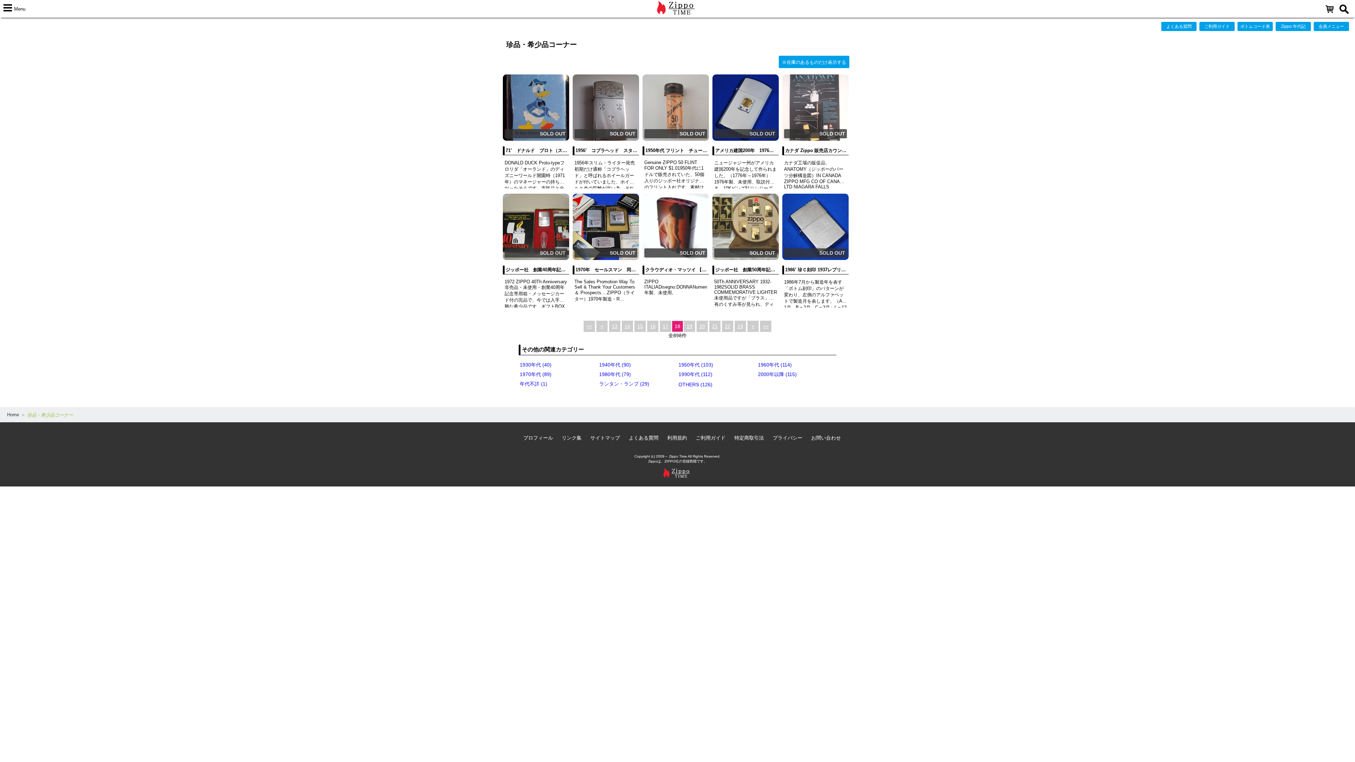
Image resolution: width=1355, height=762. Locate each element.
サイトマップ (605, 438)
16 (653, 326)
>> (766, 326)
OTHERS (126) (695, 384)
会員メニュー (1331, 26)
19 (689, 326)
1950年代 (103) (696, 365)
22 (727, 326)
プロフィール (538, 438)
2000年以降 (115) (777, 374)
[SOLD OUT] (536, 139)
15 (640, 326)
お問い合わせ (826, 438)
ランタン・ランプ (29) (624, 384)
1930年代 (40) (536, 365)
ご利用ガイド (1217, 26)
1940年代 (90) (615, 365)
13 (615, 326)
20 (702, 326)
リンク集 (572, 438)
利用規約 (677, 438)
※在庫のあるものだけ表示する (814, 62)
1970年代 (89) (536, 374)
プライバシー (787, 438)
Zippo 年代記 (1293, 26)
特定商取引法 (749, 438)
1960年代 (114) (775, 365)
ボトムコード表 (1255, 26)
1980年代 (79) (615, 374)
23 (740, 326)
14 (627, 326)
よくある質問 (1179, 26)
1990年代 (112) (695, 374)
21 (715, 326)
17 (665, 326)
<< (589, 326)
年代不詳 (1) (533, 384)
